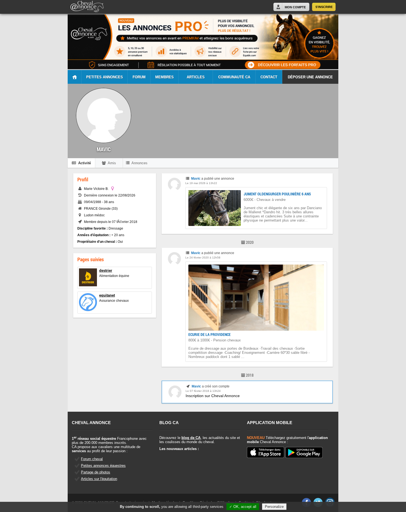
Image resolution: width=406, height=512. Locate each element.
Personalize (274, 507)
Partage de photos (95, 472)
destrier (105, 270)
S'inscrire (324, 7)
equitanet (107, 295)
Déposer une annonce (310, 77)
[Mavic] (174, 190)
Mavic (196, 178)
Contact (268, 77)
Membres (164, 77)
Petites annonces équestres (103, 466)
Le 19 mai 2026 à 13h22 (201, 183)
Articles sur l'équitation (99, 479)
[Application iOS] (265, 453)
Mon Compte (295, 7)
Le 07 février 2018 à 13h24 (203, 390)
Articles (196, 77)
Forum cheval (92, 459)
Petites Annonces (104, 77)
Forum (139, 77)
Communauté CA (234, 77)
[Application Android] (304, 453)
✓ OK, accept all (242, 507)
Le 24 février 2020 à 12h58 (202, 257)
